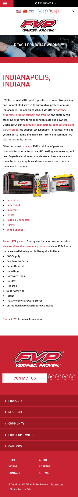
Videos (13, 466)
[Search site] (74, 11)
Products (15, 401)
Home (12, 460)
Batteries (12, 200)
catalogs (27, 146)
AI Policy (28, 489)
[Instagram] (51, 11)
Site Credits (15, 489)
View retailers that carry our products (25, 246)
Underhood (13, 205)
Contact (14, 473)
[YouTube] (56, 11)
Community (16, 423)
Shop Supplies (14, 229)
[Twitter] (40, 11)
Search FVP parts (13, 241)
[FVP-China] (25, 11)
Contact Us (25, 378)
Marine (10, 225)
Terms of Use (57, 484)
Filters (10, 215)
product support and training (33, 115)
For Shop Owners (21, 435)
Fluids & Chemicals (17, 220)
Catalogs (15, 446)
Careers (44, 466)
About (43, 460)
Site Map (44, 473)
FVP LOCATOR (46, 3)
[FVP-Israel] (31, 11)
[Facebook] (45, 11)
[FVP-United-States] (18, 11)
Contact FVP (10, 319)
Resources (16, 412)
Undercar (12, 210)
